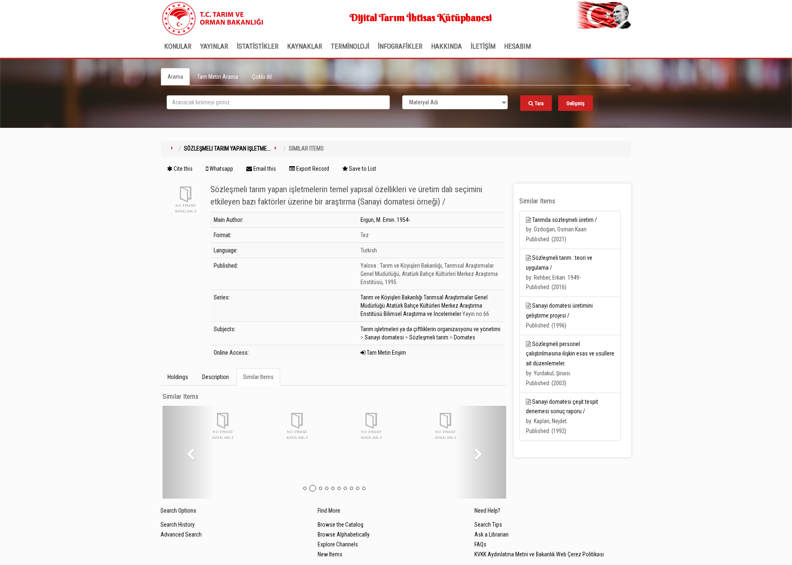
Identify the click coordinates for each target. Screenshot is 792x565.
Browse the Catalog (340, 524)
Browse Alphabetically (344, 534)
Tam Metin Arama (217, 76)
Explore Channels (338, 544)
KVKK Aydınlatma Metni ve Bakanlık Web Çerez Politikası (539, 554)
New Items (330, 554)
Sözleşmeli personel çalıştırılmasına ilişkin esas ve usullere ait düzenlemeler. (570, 354)
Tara (538, 103)
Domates (464, 337)
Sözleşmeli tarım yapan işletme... (227, 148)
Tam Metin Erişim (385, 352)
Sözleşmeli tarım (428, 337)
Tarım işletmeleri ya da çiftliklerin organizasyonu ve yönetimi (430, 329)
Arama (175, 76)
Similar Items (258, 377)
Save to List (362, 168)
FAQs (480, 544)
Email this (264, 168)
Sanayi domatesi (384, 337)
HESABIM (517, 46)
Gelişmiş (575, 103)
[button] (188, 452)
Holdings (177, 377)
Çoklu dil (262, 76)
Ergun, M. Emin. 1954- (385, 220)
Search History (177, 524)
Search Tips (488, 524)
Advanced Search (181, 534)
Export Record (312, 168)
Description (215, 377)
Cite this (182, 168)
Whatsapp (220, 168)
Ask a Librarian (491, 534)
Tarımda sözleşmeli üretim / (564, 220)
